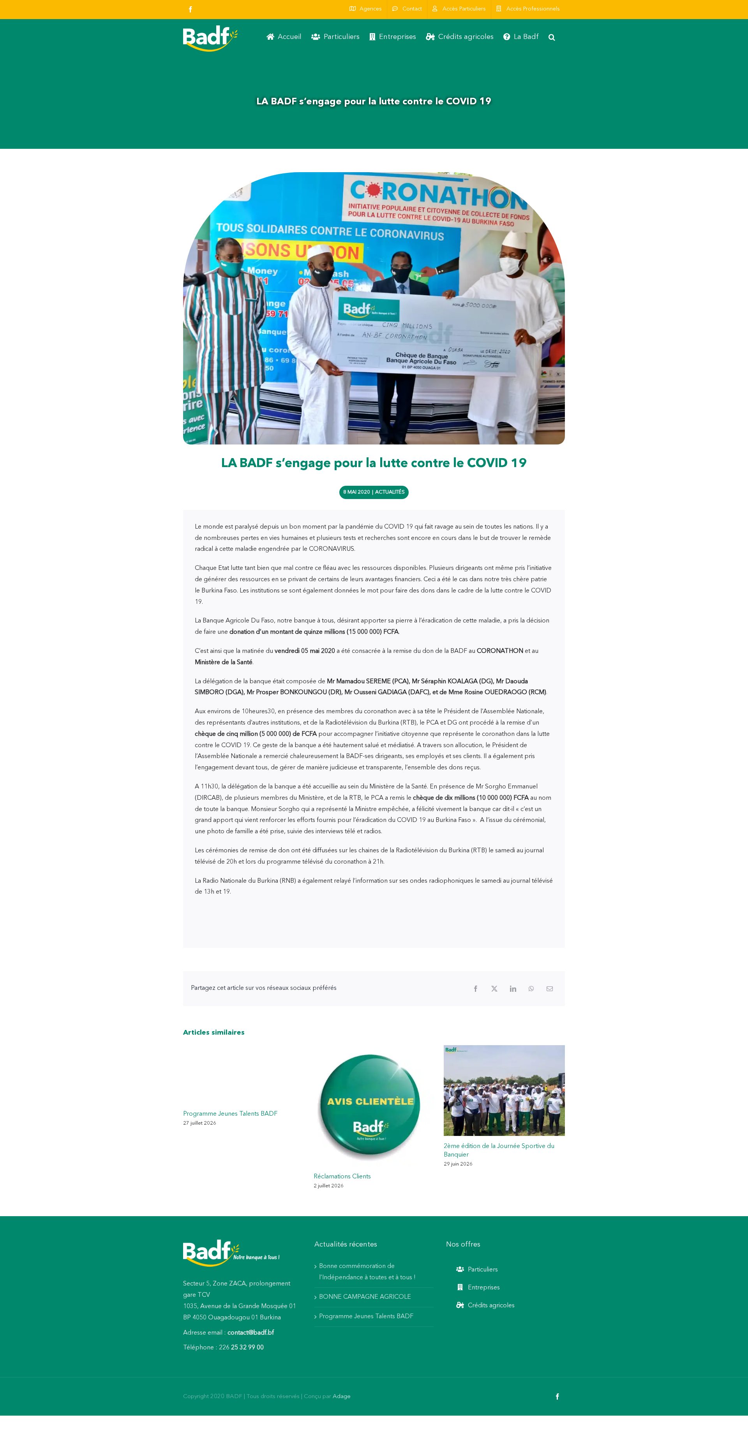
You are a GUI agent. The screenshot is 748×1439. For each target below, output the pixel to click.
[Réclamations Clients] (374, 1049)
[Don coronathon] (374, 308)
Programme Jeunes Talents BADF (230, 1114)
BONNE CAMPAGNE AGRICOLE (365, 1297)
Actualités (390, 492)
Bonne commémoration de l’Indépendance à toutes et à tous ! (368, 1272)
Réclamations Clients (342, 1177)
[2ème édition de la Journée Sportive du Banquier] (504, 1049)
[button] (552, 37)
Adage (342, 1397)
